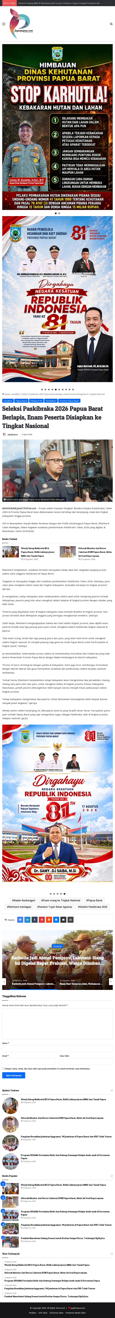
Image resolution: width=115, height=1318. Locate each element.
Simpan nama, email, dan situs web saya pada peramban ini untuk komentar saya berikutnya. (47, 1068)
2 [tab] (59, 213)
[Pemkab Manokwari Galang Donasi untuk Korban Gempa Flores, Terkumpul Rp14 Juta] (10, 1242)
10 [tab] (73, 389)
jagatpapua (13, 434)
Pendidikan (51, 400)
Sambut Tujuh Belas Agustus (55, 906)
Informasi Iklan (56, 1312)
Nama (5, 1043)
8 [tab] (66, 389)
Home (7, 394)
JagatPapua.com (78, 1308)
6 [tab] (59, 389)
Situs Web (64, 1056)
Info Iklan (42, 1312)
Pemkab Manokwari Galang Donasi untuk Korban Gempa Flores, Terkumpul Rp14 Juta (63, 1238)
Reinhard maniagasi (20, 906)
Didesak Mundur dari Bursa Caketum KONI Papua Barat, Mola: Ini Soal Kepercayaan (95, 552)
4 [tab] (52, 389)
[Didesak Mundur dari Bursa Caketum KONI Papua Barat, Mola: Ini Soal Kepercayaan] (68, 551)
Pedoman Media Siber (76, 1312)
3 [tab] (49, 389)
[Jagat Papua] (21, 23)
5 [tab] (56, 389)
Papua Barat (21, 400)
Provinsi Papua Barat (69, 400)
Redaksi (32, 1312)
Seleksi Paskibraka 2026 (93, 906)
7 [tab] (62, 389)
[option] (57, 960)
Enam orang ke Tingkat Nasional (61, 900)
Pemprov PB (36, 400)
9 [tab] (69, 389)
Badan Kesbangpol (24, 900)
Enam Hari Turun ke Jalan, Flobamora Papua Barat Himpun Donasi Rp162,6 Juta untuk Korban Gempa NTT (58, 963)
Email (5, 1056)
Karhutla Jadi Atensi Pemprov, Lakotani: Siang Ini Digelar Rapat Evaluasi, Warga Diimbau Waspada (62, 3)
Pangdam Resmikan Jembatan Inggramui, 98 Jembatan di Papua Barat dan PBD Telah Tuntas (66, 1136)
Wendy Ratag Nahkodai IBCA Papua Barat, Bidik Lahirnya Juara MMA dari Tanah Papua (37, 552)
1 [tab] (56, 213)
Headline (16, 394)
